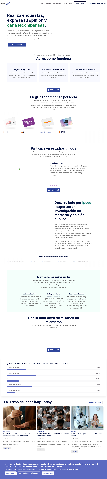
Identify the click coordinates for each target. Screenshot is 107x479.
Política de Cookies (72, 469)
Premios (48, 3)
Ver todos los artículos (95, 402)
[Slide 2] (52, 185)
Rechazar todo (48, 473)
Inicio (41, 3)
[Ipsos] (6, 3)
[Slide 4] (56, 185)
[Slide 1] (50, 185)
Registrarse (68, 3)
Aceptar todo (10, 473)
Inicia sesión (80, 3)
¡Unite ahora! (17, 45)
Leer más (7, 448)
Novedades (57, 3)
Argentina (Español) (99, 3)
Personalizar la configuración (29, 473)
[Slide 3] (54, 185)
